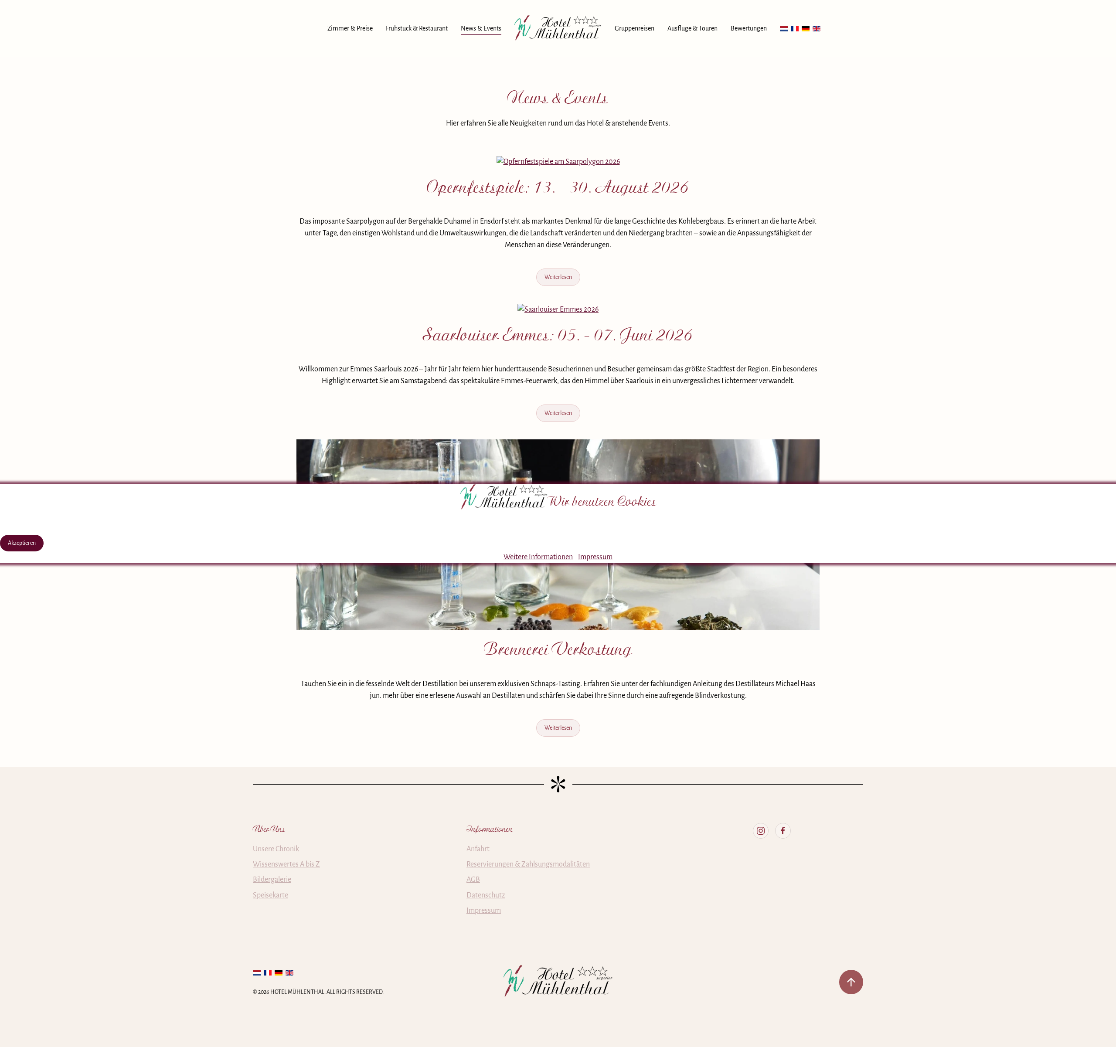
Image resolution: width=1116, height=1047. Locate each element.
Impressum (595, 557)
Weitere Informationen (538, 557)
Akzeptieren (22, 543)
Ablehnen (64, 543)
